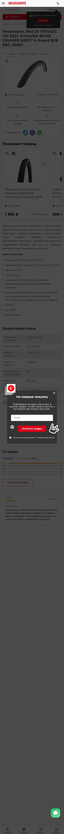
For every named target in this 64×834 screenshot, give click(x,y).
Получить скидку (32, 429)
